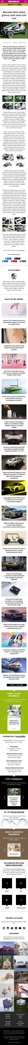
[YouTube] (20, 928)
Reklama (8, 1016)
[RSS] (24, 928)
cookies (11, 1038)
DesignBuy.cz (14, 695)
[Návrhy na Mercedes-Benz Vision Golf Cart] (8, 220)
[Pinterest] (16, 928)
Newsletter (8, 1025)
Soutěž (20, 1021)
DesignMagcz (6, 939)
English (20, 1025)
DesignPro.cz (14, 834)
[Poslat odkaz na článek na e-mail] (23, 261)
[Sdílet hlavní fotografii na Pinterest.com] (14, 261)
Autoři (20, 1016)
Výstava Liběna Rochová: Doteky (14, 768)
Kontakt (8, 1014)
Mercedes (22, 250)
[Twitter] (12, 928)
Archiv (20, 1018)
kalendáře (20, 736)
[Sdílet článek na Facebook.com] (8, 258)
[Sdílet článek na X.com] (17, 258)
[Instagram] (8, 928)
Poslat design (20, 1023)
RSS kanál (7, 1021)
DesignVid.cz (17, 779)
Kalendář (8, 1023)
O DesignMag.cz (20, 1014)
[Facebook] (4, 928)
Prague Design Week (14, 865)
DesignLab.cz (17, 1042)
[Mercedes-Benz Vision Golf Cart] (14, 30)
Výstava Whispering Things (14, 761)
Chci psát (7, 1018)
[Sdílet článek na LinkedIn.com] (5, 261)
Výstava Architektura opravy (14, 754)
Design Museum (17, 812)
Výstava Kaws (14, 746)
